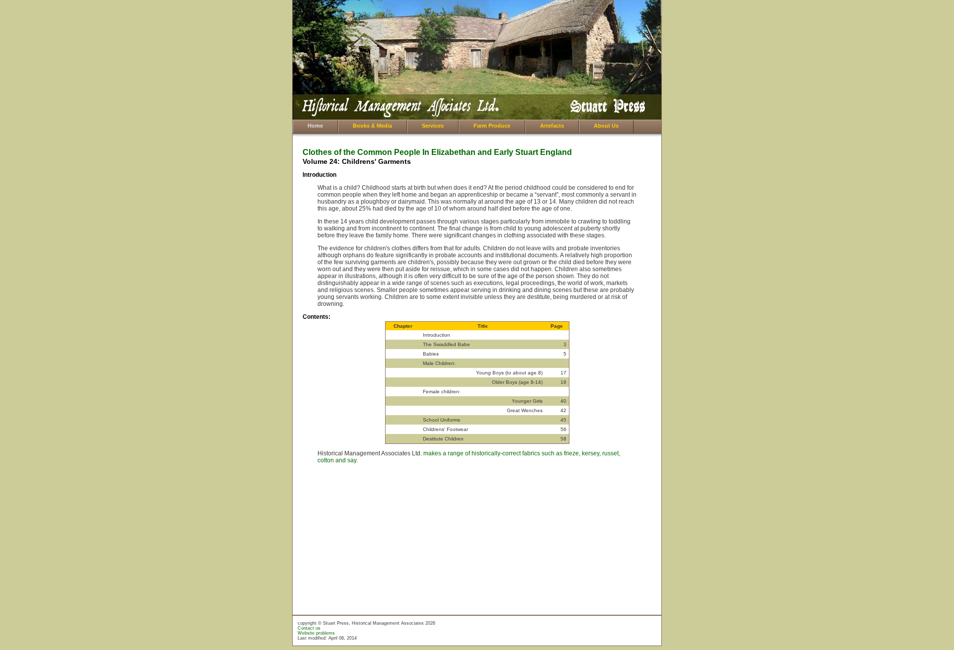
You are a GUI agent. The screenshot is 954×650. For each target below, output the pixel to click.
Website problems (316, 633)
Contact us (309, 628)
